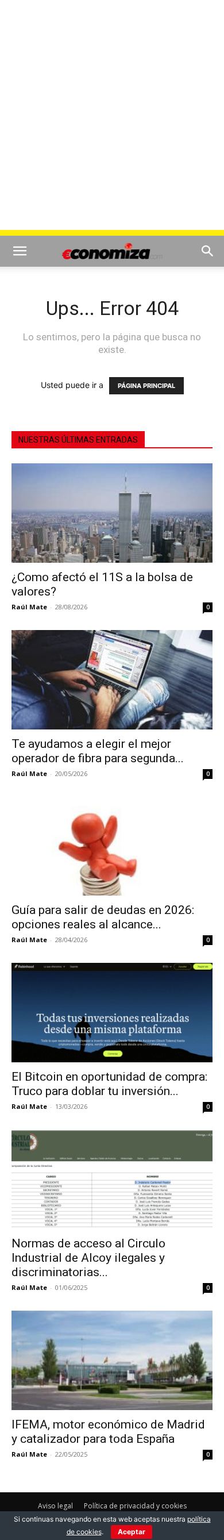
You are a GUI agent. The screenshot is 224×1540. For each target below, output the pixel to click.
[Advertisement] (112, 118)
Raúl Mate (29, 606)
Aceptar (131, 1531)
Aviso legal (55, 1506)
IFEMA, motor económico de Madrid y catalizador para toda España (108, 1432)
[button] (19, 251)
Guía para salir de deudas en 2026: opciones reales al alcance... (102, 917)
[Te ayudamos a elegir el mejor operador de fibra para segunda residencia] (112, 679)
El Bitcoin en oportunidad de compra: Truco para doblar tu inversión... (109, 1084)
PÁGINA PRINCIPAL (146, 386)
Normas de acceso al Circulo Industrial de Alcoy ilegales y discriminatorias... (88, 1257)
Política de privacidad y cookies (135, 1506)
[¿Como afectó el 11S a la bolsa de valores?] (112, 513)
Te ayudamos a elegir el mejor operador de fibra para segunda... (97, 751)
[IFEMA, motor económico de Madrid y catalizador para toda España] (112, 1360)
